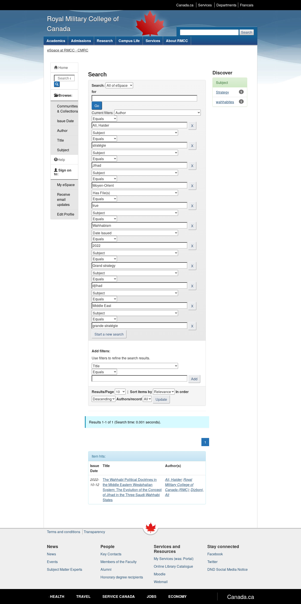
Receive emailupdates (63, 199)
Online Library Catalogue (173, 566)
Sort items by (141, 391)
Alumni (105, 569)
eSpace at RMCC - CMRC (67, 50)
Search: (98, 85)
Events (52, 561)
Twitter (212, 561)
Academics (55, 40)
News (51, 553)
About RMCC (177, 40)
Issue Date (65, 120)
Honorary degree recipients (121, 577)
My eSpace (66, 184)
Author (62, 130)
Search (246, 32)
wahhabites (225, 101)
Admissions (81, 40)
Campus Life (129, 40)
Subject (63, 149)
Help (61, 159)
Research (105, 40)
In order (182, 391)
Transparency (94, 531)
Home (63, 67)
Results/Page (103, 391)
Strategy (222, 92)
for (94, 91)
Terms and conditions (63, 531)
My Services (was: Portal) (173, 558)
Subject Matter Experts (64, 569)
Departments (226, 4)
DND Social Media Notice (227, 569)
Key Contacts (110, 553)
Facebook (215, 553)
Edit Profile (65, 214)
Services (205, 4)
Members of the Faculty (118, 561)
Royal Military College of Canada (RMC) (179, 484)
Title (60, 140)
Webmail (161, 581)
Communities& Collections (67, 108)
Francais (246, 4)
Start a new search (109, 334)
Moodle (159, 573)
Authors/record (129, 398)
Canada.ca (184, 4)
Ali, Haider (173, 479)
